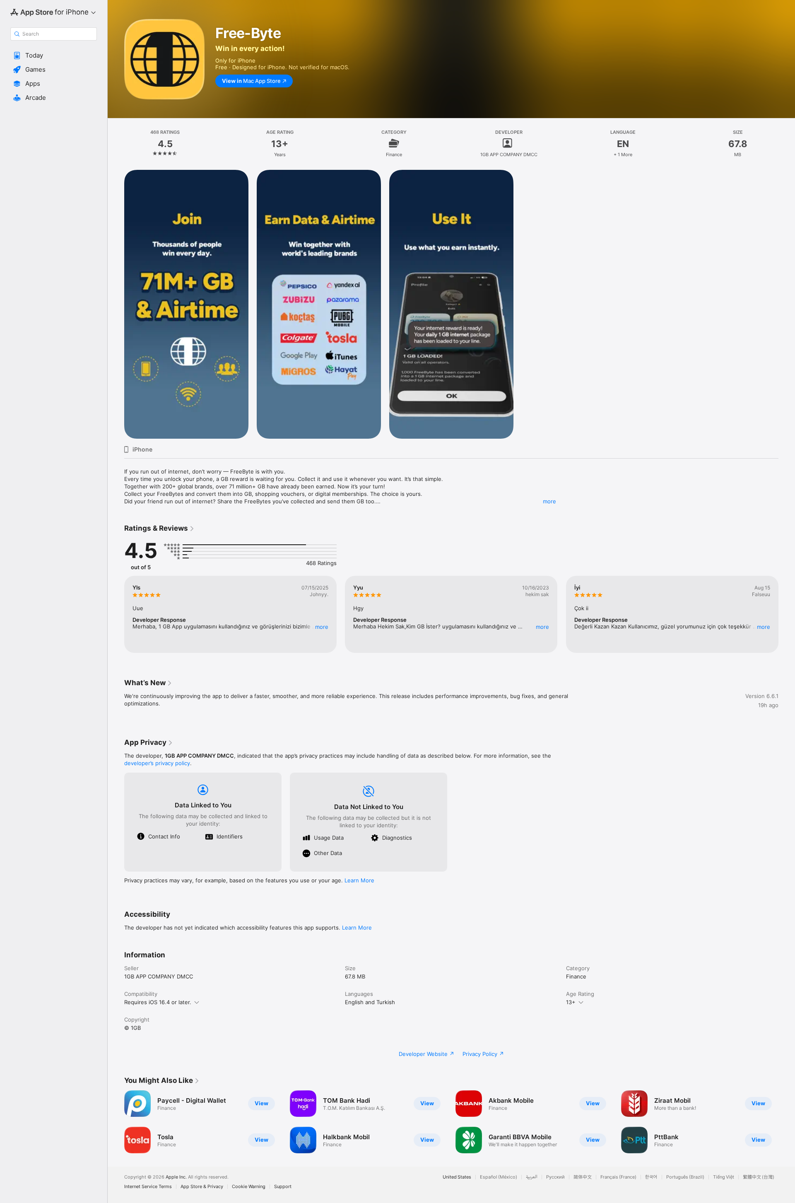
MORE (321, 626)
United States (457, 1177)
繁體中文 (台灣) (758, 1177)
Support (283, 1186)
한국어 (651, 1177)
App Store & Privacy (202, 1186)
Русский (555, 1177)
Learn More (359, 880)
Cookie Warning (248, 1186)
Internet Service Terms (148, 1186)
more (549, 501)
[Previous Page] (116, 614)
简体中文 (582, 1177)
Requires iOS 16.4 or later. (157, 1002)
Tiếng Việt (723, 1177)
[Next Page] (787, 614)
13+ (571, 1002)
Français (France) (618, 1177)
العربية (531, 1177)
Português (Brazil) (685, 1177)
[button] (53, 55)
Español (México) (498, 1177)
